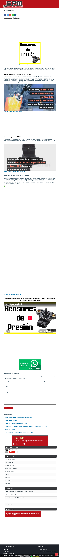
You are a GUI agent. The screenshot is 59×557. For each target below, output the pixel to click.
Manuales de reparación (11, 468)
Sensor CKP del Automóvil (11, 420)
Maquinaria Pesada (9, 471)
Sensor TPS (9, 504)
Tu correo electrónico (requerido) (40, 381)
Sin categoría (8, 480)
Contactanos (6, 551)
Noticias (7, 474)
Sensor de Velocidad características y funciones (17, 501)
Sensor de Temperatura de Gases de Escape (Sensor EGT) (19, 417)
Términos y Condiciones (9, 553)
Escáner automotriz (9, 465)
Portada (6, 10)
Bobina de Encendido (10, 429)
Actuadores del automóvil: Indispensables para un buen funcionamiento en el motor (25, 426)
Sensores (11, 10)
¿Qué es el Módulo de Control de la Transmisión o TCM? (19, 432)
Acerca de (5, 549)
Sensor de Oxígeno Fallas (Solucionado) (15, 494)
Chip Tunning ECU (9, 462)
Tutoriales (7, 483)
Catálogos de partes (10, 459)
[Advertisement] (30, 31)
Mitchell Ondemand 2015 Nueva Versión (15, 497)
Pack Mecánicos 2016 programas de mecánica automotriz (19, 491)
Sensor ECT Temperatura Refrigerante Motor (16, 423)
